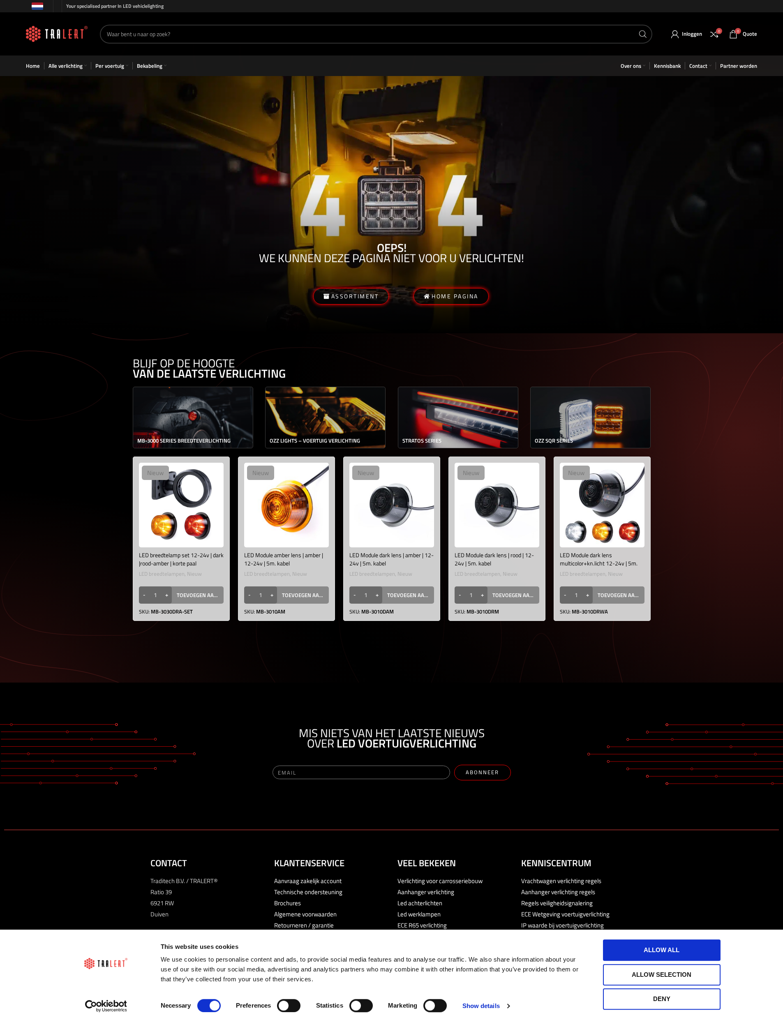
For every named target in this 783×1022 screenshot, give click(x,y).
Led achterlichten (419, 903)
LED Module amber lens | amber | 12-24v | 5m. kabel (283, 559)
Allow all (661, 949)
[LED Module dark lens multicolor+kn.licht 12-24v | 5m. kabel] (602, 505)
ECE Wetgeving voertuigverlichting (565, 914)
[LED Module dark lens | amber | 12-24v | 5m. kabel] (391, 505)
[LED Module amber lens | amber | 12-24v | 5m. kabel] (286, 505)
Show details (481, 1005)
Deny (661, 998)
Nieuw (194, 574)
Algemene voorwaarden (305, 914)
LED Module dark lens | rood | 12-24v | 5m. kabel (494, 559)
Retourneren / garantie (304, 925)
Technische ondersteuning (308, 892)
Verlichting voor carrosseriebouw (440, 881)
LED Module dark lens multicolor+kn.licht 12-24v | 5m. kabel (598, 563)
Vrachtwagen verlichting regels (561, 881)
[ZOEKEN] (642, 34)
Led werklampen (419, 914)
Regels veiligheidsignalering (557, 903)
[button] (181, 595)
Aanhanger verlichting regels (558, 892)
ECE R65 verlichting (422, 925)
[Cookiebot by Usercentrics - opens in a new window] (106, 1006)
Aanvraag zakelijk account (308, 881)
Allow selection (661, 974)
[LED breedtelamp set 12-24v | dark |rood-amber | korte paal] (181, 505)
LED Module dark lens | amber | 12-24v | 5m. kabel (391, 559)
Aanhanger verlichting (425, 892)
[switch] (288, 1005)
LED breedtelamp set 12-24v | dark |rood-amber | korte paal (181, 559)
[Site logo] (57, 33)
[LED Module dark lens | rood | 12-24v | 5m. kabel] (497, 505)
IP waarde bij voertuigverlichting (562, 925)
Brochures (287, 903)
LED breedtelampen (162, 574)
